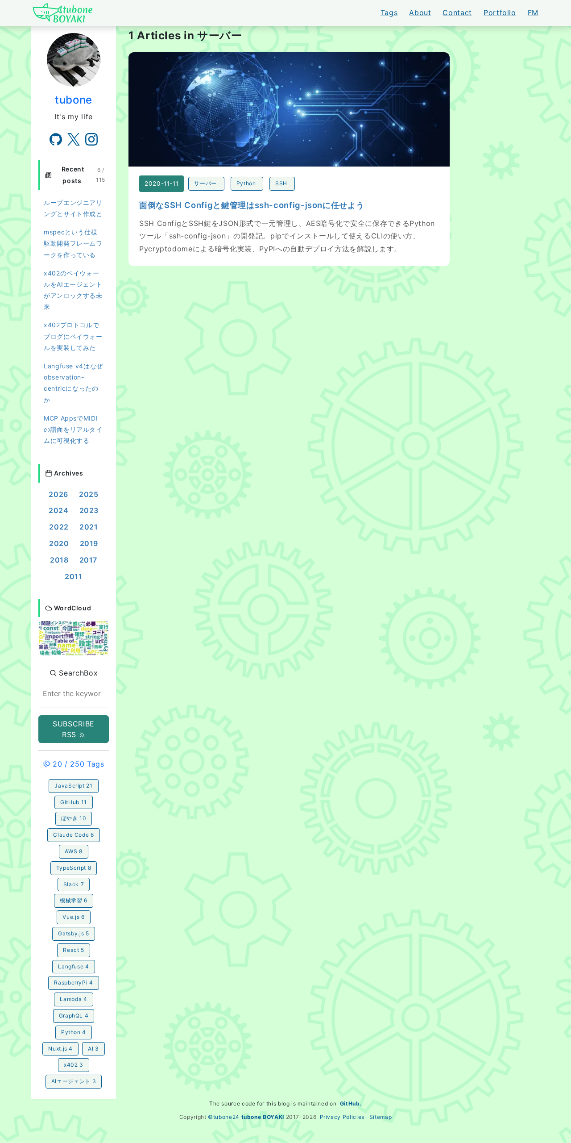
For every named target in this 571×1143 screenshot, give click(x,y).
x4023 (73, 1064)
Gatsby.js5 (73, 933)
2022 (59, 526)
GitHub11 (73, 802)
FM (533, 12)
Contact (457, 12)
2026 (58, 494)
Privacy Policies (342, 1117)
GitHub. (351, 1103)
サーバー (205, 183)
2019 (89, 543)
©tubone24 (224, 1117)
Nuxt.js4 (60, 1048)
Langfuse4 (73, 966)
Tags (389, 12)
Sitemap (380, 1117)
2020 (59, 543)
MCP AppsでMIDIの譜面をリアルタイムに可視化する (73, 429)
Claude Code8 (73, 834)
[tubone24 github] (56, 139)
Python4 (73, 1032)
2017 (88, 559)
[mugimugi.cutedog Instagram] (91, 139)
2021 (88, 526)
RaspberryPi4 (73, 982)
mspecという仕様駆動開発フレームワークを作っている (73, 243)
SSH (281, 183)
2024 (59, 510)
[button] (73, 637)
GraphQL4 (74, 1015)
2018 (59, 559)
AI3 (93, 1048)
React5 (73, 950)
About (420, 12)
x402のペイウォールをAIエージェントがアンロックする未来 (73, 290)
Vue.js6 (73, 917)
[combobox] (73, 694)
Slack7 (73, 884)
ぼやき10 (74, 818)
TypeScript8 (73, 867)
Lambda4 (73, 999)
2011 (74, 576)
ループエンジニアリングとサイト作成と (73, 208)
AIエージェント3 (73, 1081)
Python (246, 183)
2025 (89, 494)
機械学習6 (73, 900)
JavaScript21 (73, 785)
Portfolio (500, 12)
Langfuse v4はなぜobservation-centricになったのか (73, 383)
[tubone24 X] (74, 139)
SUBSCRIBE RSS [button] (74, 729)
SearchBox (77, 672)
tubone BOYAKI (262, 1117)
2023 (89, 510)
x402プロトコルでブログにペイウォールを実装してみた (73, 336)
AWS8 (73, 851)
